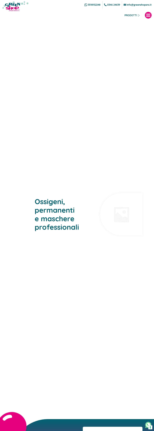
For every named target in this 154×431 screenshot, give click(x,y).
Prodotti (130, 15)
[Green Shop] (15, 6)
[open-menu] (148, 15)
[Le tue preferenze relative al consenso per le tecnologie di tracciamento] (150, 427)
